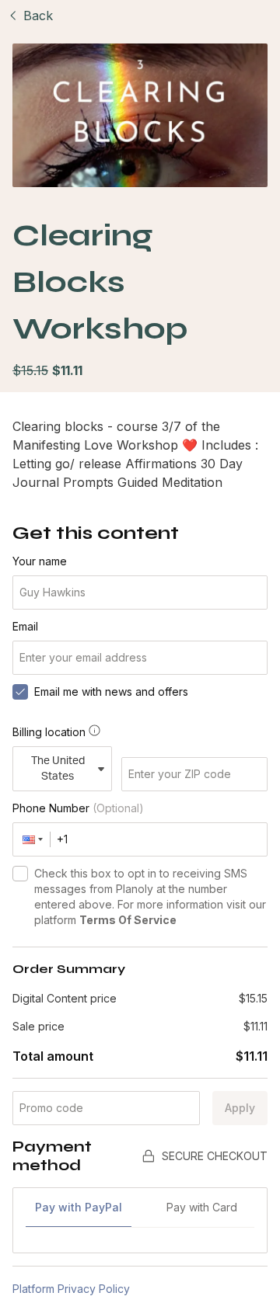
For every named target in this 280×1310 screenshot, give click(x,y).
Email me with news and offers (111, 691)
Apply (240, 1107)
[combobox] (62, 768)
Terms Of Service (128, 919)
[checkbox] (20, 692)
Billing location (49, 731)
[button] (32, 839)
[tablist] (140, 1214)
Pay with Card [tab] (201, 1207)
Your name (39, 561)
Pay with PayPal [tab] (78, 1207)
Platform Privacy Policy (71, 1288)
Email (25, 626)
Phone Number (78, 808)
